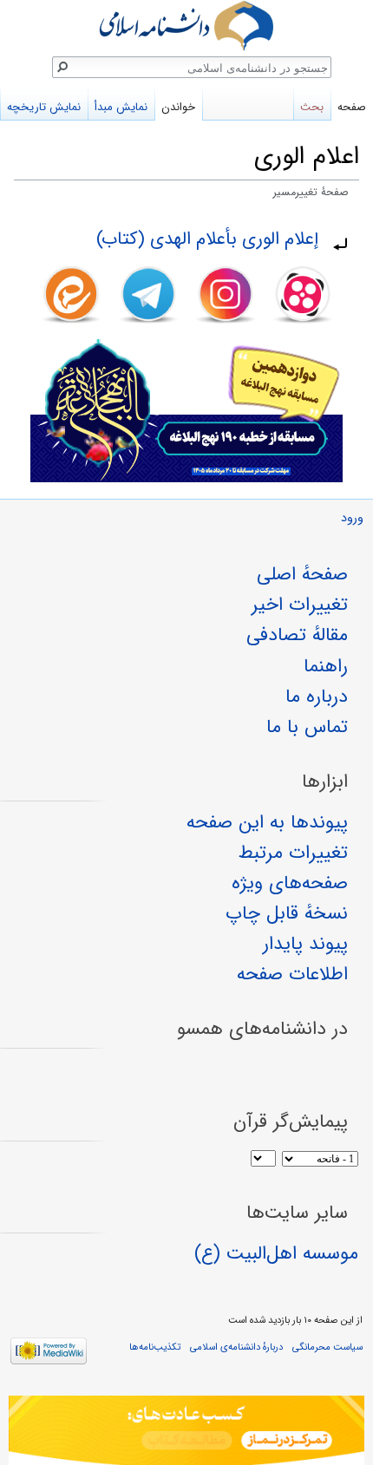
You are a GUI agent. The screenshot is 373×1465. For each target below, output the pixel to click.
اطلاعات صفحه (292, 974)
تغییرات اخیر (300, 604)
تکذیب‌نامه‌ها (154, 1347)
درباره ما (316, 696)
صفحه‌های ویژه (290, 883)
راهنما (326, 666)
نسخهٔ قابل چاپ (287, 913)
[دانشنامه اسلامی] (186, 25)
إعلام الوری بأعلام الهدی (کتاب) (207, 239)
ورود (352, 518)
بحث (312, 107)
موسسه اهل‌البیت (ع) (276, 1253)
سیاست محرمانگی (327, 1347)
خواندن (178, 107)
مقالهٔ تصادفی (297, 635)
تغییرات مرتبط (293, 852)
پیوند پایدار (305, 943)
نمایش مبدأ (121, 107)
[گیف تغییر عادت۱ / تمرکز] (186, 1430)
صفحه (351, 107)
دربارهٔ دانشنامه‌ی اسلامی (236, 1347)
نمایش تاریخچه (44, 107)
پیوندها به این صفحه (267, 822)
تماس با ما (307, 727)
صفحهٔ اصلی (302, 574)
